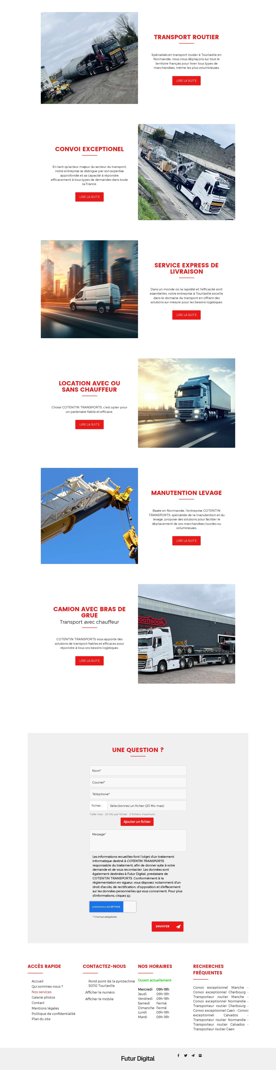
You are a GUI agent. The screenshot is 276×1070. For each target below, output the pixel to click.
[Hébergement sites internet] (138, 1066)
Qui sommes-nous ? (121, 9)
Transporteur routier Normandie (219, 1020)
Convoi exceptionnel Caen (214, 1010)
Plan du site (41, 1019)
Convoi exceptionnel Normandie (219, 1001)
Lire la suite (186, 80)
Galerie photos (184, 9)
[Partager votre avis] (200, 1055)
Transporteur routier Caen (213, 1029)
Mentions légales (45, 1008)
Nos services (155, 9)
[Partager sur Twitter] (185, 1055)
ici (128, 895)
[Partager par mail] (193, 1055)
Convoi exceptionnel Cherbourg (219, 992)
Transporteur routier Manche (218, 997)
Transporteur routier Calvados (218, 1024)
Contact (210, 9)
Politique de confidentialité (53, 1014)
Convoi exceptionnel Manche (218, 987)
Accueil (91, 9)
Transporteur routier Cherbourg (219, 1006)
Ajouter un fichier (137, 821)
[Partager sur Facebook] (178, 1055)
